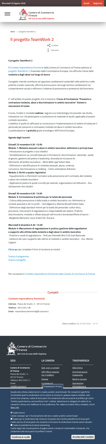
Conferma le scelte (21, 437)
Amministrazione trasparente (79, 373)
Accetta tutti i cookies (83, 437)
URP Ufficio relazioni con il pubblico (50, 373)
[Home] (36, 14)
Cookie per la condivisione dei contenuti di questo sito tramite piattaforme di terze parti (51, 418)
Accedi (86, 3)
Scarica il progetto (17, 260)
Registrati (97, 3)
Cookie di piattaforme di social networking (31, 425)
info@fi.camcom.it (18, 386)
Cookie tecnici (19, 412)
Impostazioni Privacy (53, 386)
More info (15, 407)
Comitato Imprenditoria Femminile (26, 67)
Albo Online (77, 367)
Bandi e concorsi (79, 379)
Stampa (44, 379)
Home (12, 31)
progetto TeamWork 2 (19, 71)
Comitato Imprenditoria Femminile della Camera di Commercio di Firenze (59, 274)
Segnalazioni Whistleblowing (79, 385)
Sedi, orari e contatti (50, 367)
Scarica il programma (18, 256)
